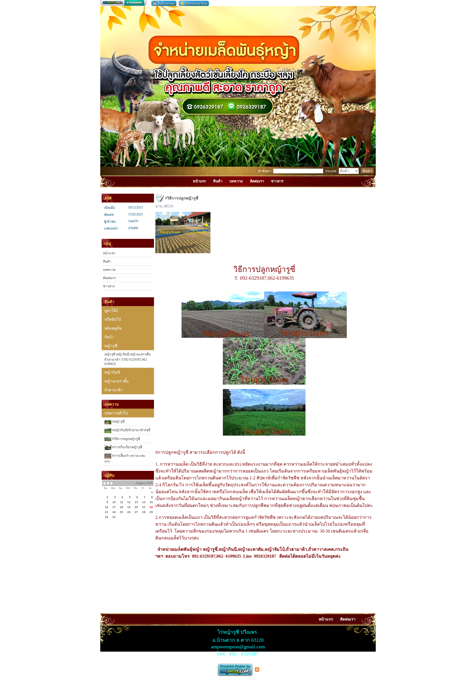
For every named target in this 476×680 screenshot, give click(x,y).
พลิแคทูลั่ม (113, 328)
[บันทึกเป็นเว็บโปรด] (194, 3)
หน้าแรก (109, 253)
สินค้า (107, 261)
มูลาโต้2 (111, 311)
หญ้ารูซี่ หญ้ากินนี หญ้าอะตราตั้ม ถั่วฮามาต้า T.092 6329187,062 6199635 (127, 359)
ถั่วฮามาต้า (113, 390)
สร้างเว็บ (123, 3)
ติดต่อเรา (109, 278)
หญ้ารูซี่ (110, 346)
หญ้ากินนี (112, 372)
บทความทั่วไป (116, 413)
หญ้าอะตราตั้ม (116, 381)
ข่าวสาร (109, 286)
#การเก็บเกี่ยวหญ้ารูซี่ (126, 447)
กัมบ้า (109, 337)
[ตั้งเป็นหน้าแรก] (164, 3)
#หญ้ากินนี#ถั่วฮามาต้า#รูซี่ (130, 430)
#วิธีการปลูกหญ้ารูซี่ (125, 439)
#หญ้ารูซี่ (118, 421)
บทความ (109, 270)
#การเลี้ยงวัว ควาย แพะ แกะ (124, 458)
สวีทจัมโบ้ (112, 319)
